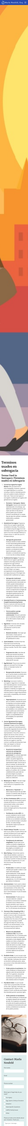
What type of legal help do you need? (13, 1093)
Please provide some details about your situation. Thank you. (14, 1119)
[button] (25, 2)
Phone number (8, 1083)
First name (7, 1068)
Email (5, 1075)
